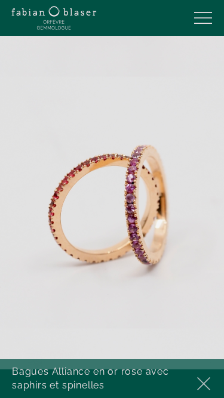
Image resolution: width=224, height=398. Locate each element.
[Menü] (203, 18)
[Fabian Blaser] (54, 18)
